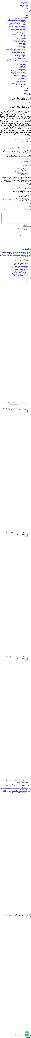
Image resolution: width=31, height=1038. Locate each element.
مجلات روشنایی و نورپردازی (20, 269)
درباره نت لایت (24, 5)
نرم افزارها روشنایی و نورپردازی (19, 266)
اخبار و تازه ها (24, 3)
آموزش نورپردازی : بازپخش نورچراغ (18, 408)
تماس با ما (25, 6)
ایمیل (29, 206)
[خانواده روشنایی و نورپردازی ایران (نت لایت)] (28, 12)
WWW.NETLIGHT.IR (25, 159)
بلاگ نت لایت (27, 94)
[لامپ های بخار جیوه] (25, 102)
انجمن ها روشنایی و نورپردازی (20, 272)
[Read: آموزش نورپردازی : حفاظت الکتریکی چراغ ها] (26, 412)
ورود (26, 8)
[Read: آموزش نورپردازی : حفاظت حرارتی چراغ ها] (26, 536)
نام (30, 203)
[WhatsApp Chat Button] (27, 1033)
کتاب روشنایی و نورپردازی (21, 263)
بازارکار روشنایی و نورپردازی (20, 275)
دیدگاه (29, 212)
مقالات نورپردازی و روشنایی (20, 264)
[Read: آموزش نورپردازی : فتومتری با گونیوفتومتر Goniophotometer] (26, 282)
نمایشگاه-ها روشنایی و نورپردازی (19, 267)
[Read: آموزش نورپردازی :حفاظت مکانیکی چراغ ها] (26, 660)
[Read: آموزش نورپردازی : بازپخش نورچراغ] (26, 407)
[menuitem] (14, 2)
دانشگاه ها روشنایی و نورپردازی (19, 270)
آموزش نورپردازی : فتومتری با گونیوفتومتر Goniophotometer (16, 403)
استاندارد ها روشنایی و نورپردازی (19, 273)
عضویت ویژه (24, 2)
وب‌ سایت (28, 209)
